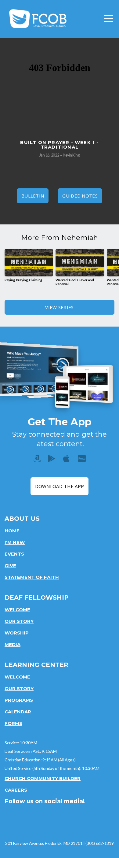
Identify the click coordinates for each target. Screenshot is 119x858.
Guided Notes (80, 196)
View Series (59, 307)
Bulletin (32, 196)
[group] (29, 268)
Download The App (59, 486)
